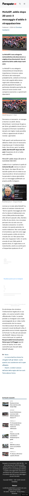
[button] (20, 4)
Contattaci (14, 481)
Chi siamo (6, 491)
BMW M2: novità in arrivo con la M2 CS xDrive (15, 446)
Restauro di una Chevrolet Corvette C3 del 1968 (15, 404)
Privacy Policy (21, 491)
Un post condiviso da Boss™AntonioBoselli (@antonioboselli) (15, 305)
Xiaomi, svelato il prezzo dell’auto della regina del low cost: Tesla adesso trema (13, 370)
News (6, 354)
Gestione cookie (25, 494)
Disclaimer (14, 493)
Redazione (13, 491)
